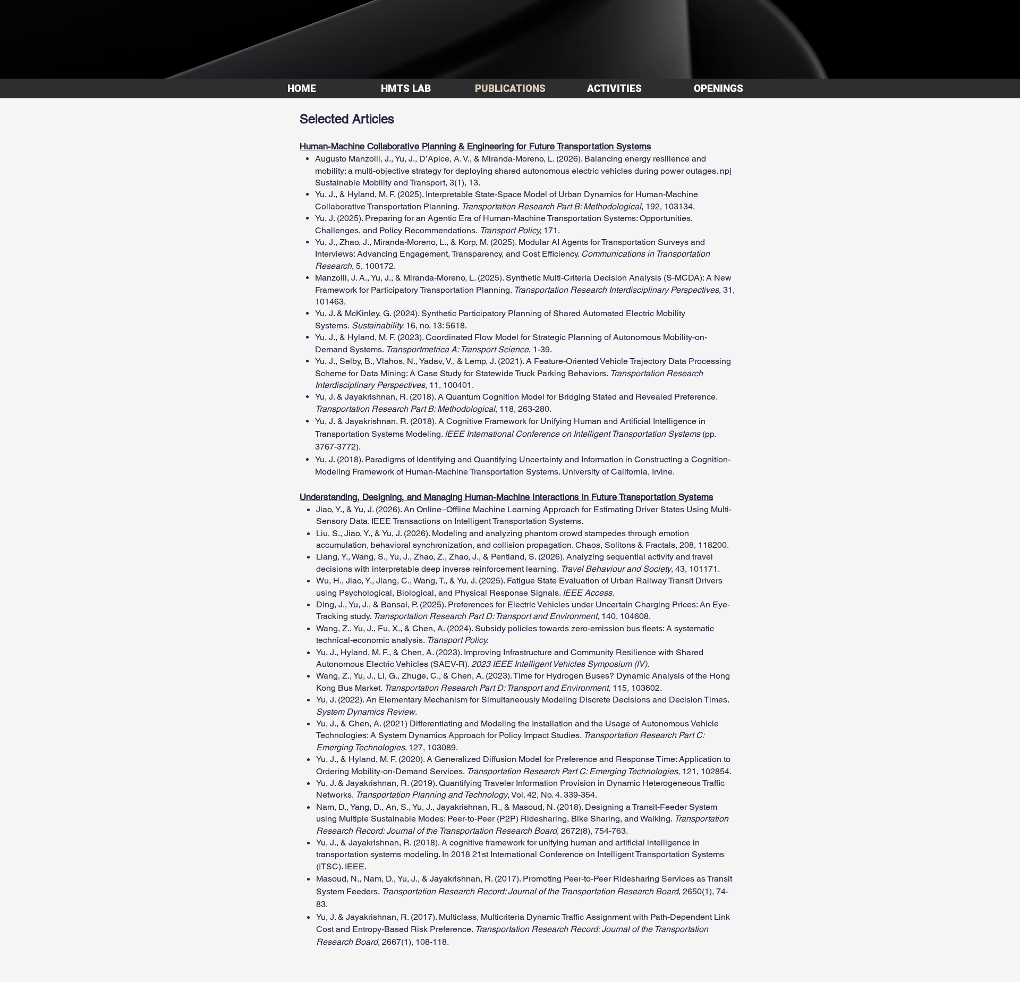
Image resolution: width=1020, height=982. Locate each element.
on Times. (711, 700)
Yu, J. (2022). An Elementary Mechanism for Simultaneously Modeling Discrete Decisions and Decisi (504, 700)
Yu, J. (325, 421)
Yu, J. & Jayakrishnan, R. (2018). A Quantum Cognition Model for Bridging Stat (461, 397)
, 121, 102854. (705, 771)
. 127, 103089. (431, 747)
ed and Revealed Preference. (662, 397)
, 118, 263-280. (523, 409)
